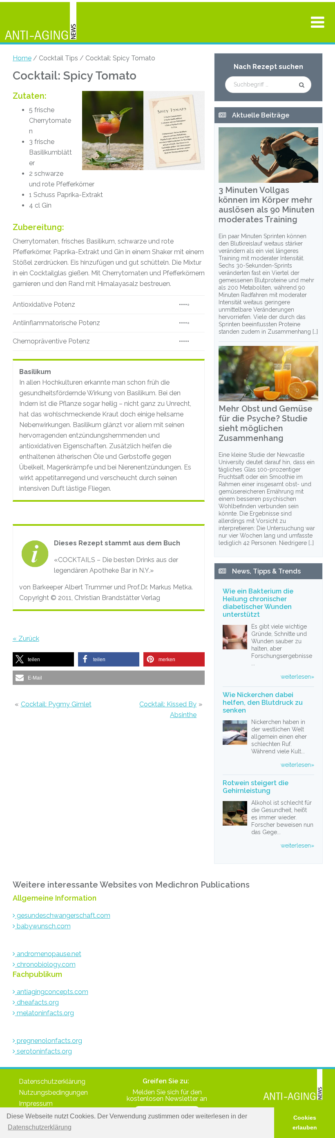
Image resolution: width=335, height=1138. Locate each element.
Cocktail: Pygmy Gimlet (56, 704)
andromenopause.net (48, 954)
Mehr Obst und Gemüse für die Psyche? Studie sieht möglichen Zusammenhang (266, 423)
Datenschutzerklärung (52, 1081)
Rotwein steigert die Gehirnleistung (255, 787)
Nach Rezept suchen (268, 67)
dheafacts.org (37, 1002)
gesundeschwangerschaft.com (62, 915)
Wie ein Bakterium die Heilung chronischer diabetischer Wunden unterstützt (258, 603)
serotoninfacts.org (43, 1051)
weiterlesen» (297, 676)
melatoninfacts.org (44, 1013)
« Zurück (26, 638)
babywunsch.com (43, 926)
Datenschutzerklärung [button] (39, 1127)
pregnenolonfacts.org (48, 1041)
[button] (43, 659)
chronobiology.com (45, 964)
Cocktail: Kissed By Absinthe (168, 709)
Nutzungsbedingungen (53, 1092)
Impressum (36, 1103)
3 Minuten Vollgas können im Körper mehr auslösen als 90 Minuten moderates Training (267, 204)
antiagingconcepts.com (51, 992)
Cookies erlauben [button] (305, 1122)
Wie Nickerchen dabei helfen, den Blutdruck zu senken (263, 702)
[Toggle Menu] (317, 22)
